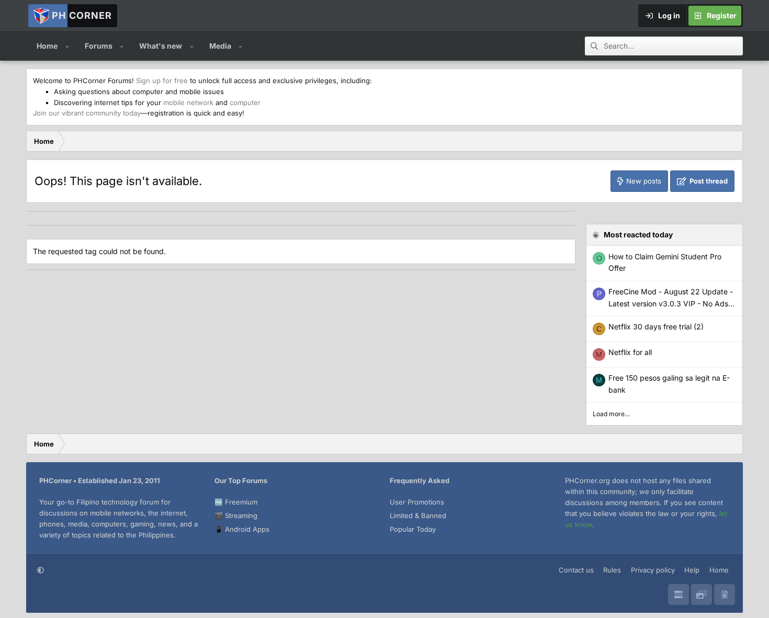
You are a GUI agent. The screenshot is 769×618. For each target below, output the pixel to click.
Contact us (576, 570)
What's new (160, 45)
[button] (67, 46)
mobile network (188, 102)
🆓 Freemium (235, 502)
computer (245, 102)
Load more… (611, 414)
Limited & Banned (418, 515)
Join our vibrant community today (87, 113)
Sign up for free (162, 80)
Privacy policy (653, 570)
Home (47, 45)
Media (220, 45)
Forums (98, 45)
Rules (612, 570)
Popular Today (413, 529)
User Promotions (417, 502)
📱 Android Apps (241, 529)
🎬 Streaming (235, 515)
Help (691, 570)
